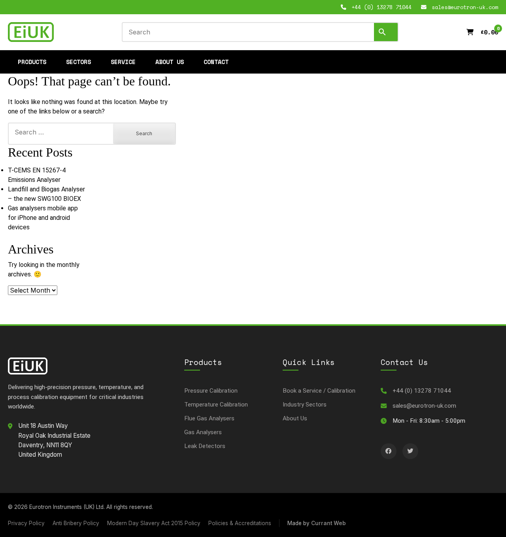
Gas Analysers (203, 432)
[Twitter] (410, 451)
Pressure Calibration (211, 390)
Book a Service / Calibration (319, 390)
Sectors (78, 61)
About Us (169, 61)
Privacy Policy (26, 523)
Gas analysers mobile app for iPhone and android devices (43, 217)
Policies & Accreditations (239, 523)
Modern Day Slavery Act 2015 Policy (153, 523)
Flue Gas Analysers (209, 418)
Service (123, 61)
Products (32, 61)
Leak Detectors (204, 446)
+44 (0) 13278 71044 (422, 390)
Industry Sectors (305, 404)
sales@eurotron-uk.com (424, 405)
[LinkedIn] (388, 451)
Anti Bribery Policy (76, 523)
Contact (216, 61)
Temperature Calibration (216, 404)
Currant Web (328, 523)
